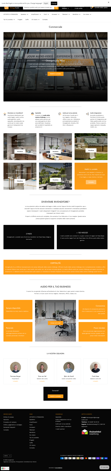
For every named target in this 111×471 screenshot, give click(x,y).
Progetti (20, 19)
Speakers (23, 14)
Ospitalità (58, 417)
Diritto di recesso (8, 417)
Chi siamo (34, 19)
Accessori (54, 14)
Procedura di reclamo (9, 422)
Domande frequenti (9, 427)
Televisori (65, 14)
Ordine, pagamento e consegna (12, 424)
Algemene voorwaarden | (9, 461)
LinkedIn (15, 381)
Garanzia (6, 419)
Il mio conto (78, 8)
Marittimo (75, 14)
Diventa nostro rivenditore (63, 426)
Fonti (45, 14)
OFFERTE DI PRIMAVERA (10, 14)
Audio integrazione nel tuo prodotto (63, 420)
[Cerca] (56, 7)
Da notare (86, 14)
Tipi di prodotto (8, 19)
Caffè (27, 19)
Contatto (45, 19)
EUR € (6, 455)
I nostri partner (60, 429)
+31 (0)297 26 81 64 (93, 422)
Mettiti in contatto (55, 73)
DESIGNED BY (55, 467)
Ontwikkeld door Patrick (30, 461)
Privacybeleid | (20, 461)
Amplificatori (35, 14)
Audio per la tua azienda (63, 424)
